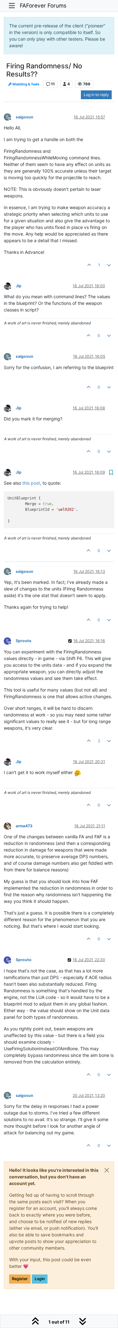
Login (40, 1278)
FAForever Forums (43, 5)
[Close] (106, 1170)
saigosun (24, 117)
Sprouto (23, 640)
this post (31, 483)
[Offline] (10, 285)
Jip (18, 285)
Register (20, 1278)
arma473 (24, 826)
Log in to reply (96, 94)
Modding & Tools (25, 84)
